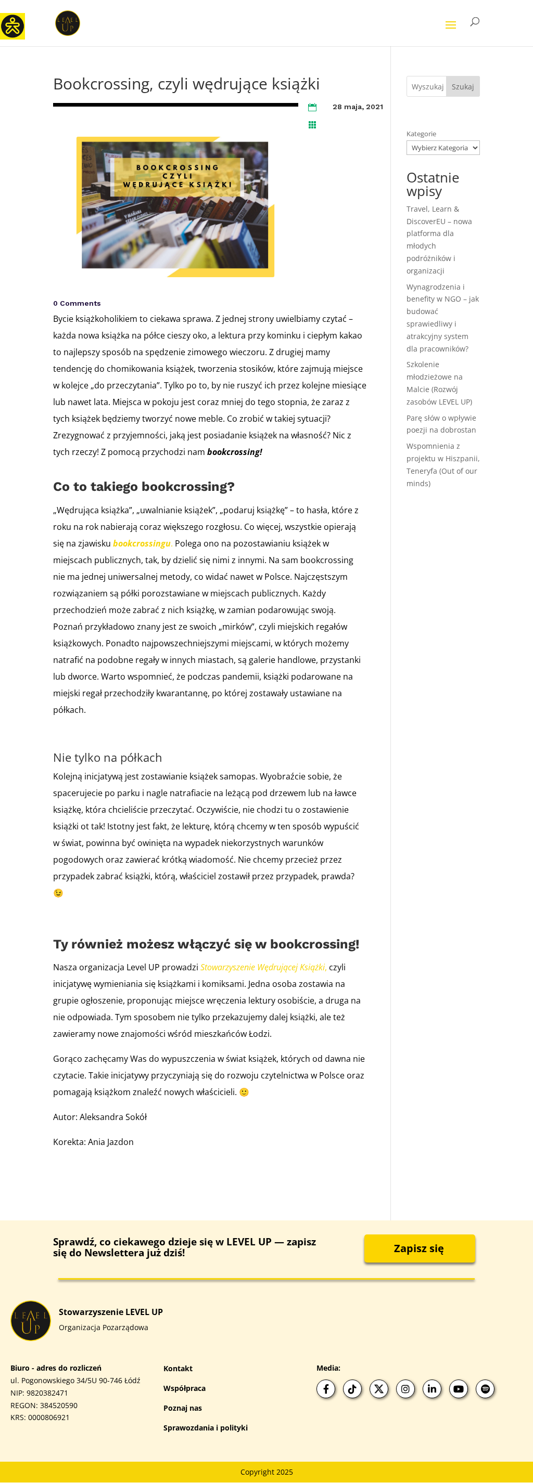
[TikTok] (352, 1389)
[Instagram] (405, 1389)
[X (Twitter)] (379, 1389)
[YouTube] (458, 1389)
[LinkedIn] (432, 1389)
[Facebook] (325, 1389)
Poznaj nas (182, 1408)
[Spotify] (485, 1389)
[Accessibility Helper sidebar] (12, 25)
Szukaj (463, 87)
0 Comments (77, 303)
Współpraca (184, 1388)
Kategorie (421, 133)
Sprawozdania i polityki (205, 1428)
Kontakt (178, 1368)
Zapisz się (419, 1248)
